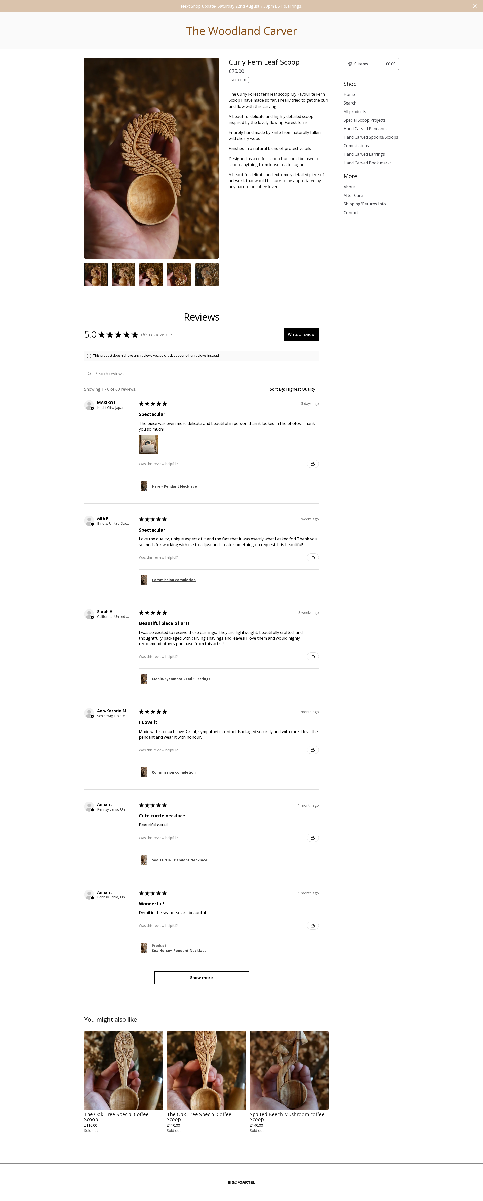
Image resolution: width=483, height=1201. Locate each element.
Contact (351, 212)
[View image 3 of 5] (151, 274)
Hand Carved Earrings (364, 154)
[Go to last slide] (91, 158)
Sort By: (277, 389)
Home (349, 94)
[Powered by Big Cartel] (241, 1182)
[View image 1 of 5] (96, 274)
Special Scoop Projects (365, 120)
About (349, 187)
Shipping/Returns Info (365, 204)
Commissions (356, 145)
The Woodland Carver (241, 30)
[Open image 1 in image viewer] (151, 158)
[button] (171, 334)
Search (350, 103)
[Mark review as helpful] (313, 464)
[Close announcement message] (475, 6)
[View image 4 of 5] (179, 274)
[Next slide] (212, 158)
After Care (353, 195)
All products (355, 111)
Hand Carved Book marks (368, 163)
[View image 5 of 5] (206, 274)
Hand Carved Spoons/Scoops (371, 137)
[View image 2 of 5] (123, 274)
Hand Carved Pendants (365, 128)
